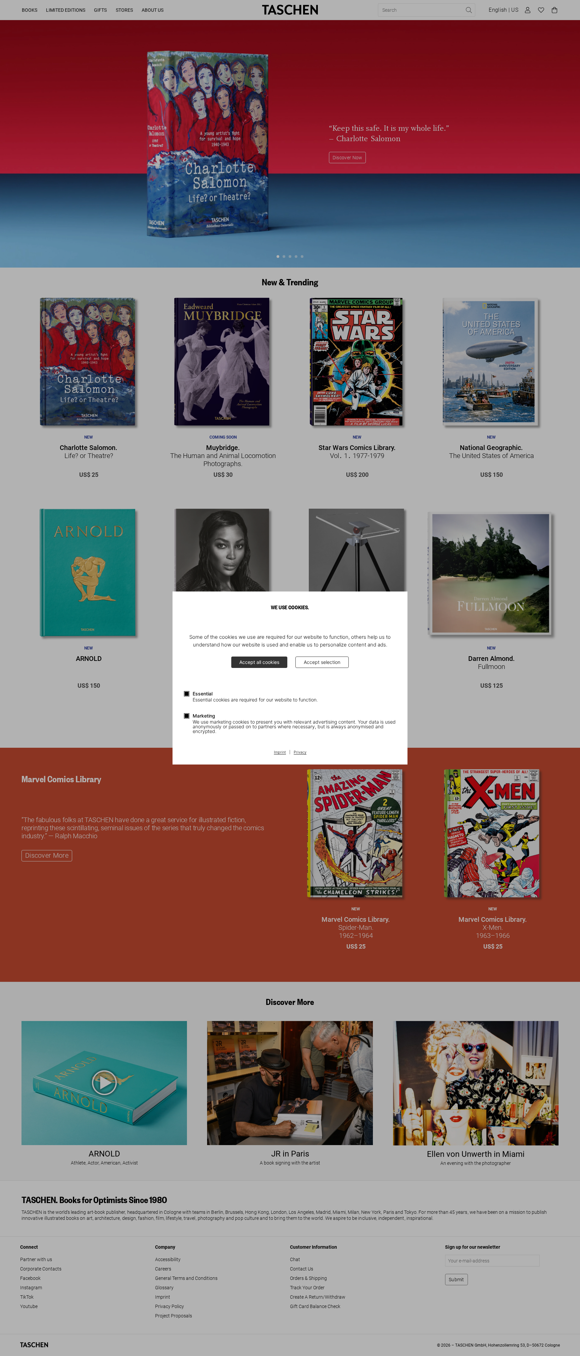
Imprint (280, 752)
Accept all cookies (259, 662)
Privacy (300, 752)
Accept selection (322, 662)
